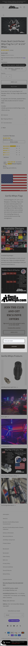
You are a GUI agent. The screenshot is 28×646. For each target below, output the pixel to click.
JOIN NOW (14, 346)
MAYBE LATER (14, 332)
